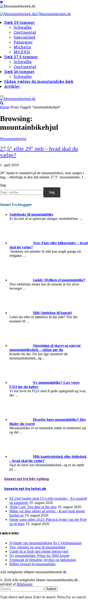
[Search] (2, 103)
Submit (51, 589)
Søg (3, 185)
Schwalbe (23, 27)
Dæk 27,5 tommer (21, 56)
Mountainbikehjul (13, 139)
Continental (25, 32)
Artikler (12, 86)
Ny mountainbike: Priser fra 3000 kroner (39, 556)
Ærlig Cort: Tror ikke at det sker (33, 507)
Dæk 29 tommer (19, 22)
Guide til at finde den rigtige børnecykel (38, 551)
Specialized (24, 37)
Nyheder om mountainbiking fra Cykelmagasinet (45, 543)
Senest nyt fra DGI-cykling (26, 479)
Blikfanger (24, 584)
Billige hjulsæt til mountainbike (32, 564)
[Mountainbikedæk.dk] (35, 14)
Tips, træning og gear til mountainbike (37, 547)
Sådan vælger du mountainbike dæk (38, 81)
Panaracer (23, 42)
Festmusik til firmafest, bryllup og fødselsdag (42, 560)
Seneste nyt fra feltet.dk (25, 489)
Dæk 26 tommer (19, 71)
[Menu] (2, 95)
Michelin (22, 46)
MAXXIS (22, 51)
